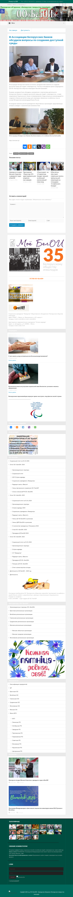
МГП (13, 718)
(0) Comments (21, 782)
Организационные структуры (20, 470)
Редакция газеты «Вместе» (20, 556)
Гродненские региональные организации (22, 621)
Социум (31, 153)
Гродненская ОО (15, 702)
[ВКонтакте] (25, 147)
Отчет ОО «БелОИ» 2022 (17, 536)
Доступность (25, 30)
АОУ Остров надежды (18, 477)
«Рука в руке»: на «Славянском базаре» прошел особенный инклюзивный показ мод (42, 177)
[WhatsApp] (48, 147)
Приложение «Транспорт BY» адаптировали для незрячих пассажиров (29, 176)
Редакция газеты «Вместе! (20, 484)
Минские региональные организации (20, 625)
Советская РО (16, 740)
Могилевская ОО (15, 706)
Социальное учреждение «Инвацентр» (23, 481)
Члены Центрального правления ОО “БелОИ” (25, 488)
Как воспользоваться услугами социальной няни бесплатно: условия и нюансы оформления (33, 387)
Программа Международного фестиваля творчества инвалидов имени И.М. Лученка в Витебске (35, 809)
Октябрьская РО (17, 726)
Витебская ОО (14, 695)
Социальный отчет (17, 473)
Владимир (11, 850)
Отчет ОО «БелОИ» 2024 (17, 464)
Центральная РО (17, 751)
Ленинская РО (16, 722)
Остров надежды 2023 (18, 508)
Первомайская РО (17, 736)
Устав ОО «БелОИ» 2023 (19, 529)
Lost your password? (14, 881)
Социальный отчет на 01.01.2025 (19, 461)
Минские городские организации (21, 634)
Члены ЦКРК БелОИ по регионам (22, 522)
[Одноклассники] (29, 147)
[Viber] (43, 147)
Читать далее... (12, 360)
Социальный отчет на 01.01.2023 (22, 500)
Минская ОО (13, 709)
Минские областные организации (22, 630)
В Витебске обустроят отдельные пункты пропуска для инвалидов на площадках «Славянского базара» (57, 179)
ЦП (11, 688)
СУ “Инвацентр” (17, 553)
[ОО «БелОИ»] (36, 13)
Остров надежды (17, 549)
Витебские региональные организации (21, 614)
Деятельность (14, 574)
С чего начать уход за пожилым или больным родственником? (28, 356)
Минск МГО (13, 713)
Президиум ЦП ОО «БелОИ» (20, 560)
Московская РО (16, 744)
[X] (39, 147)
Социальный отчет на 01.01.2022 (22, 542)
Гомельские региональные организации (21, 618)
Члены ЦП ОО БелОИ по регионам (22, 518)
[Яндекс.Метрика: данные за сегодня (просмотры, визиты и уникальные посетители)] (13, 892)
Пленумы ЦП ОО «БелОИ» (20, 564)
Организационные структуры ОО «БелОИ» (22, 607)
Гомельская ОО (14, 698)
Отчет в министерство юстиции (21, 567)
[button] (2, 11)
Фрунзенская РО (17, 747)
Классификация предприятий (18, 684)
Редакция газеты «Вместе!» (20, 515)
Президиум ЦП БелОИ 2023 (20, 533)
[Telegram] (34, 147)
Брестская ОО (14, 691)
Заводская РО (16, 729)
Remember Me (21, 877)
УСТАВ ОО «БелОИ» (36, 279)
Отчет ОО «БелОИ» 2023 (17, 495)
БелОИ (16, 153)
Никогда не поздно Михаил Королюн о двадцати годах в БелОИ (15, 175)
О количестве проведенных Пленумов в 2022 (25, 526)
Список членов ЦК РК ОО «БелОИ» (22, 491)
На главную (13, 30)
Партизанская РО (17, 733)
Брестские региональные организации (21, 610)
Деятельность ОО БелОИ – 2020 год (20, 571)
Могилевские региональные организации (22, 637)
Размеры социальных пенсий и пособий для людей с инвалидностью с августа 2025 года (41, 850)
